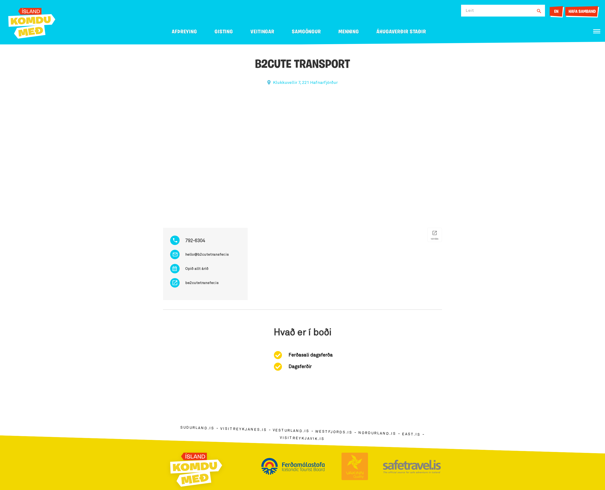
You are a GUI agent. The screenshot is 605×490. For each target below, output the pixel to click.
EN (556, 12)
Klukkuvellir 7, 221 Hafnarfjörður (305, 83)
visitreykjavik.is (302, 438)
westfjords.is (333, 432)
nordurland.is (377, 433)
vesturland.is (290, 430)
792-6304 (195, 240)
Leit (470, 11)
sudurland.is (197, 428)
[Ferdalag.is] (32, 22)
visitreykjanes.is (243, 429)
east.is (411, 434)
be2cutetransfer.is (202, 283)
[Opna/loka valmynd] (597, 31)
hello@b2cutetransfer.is (207, 254)
